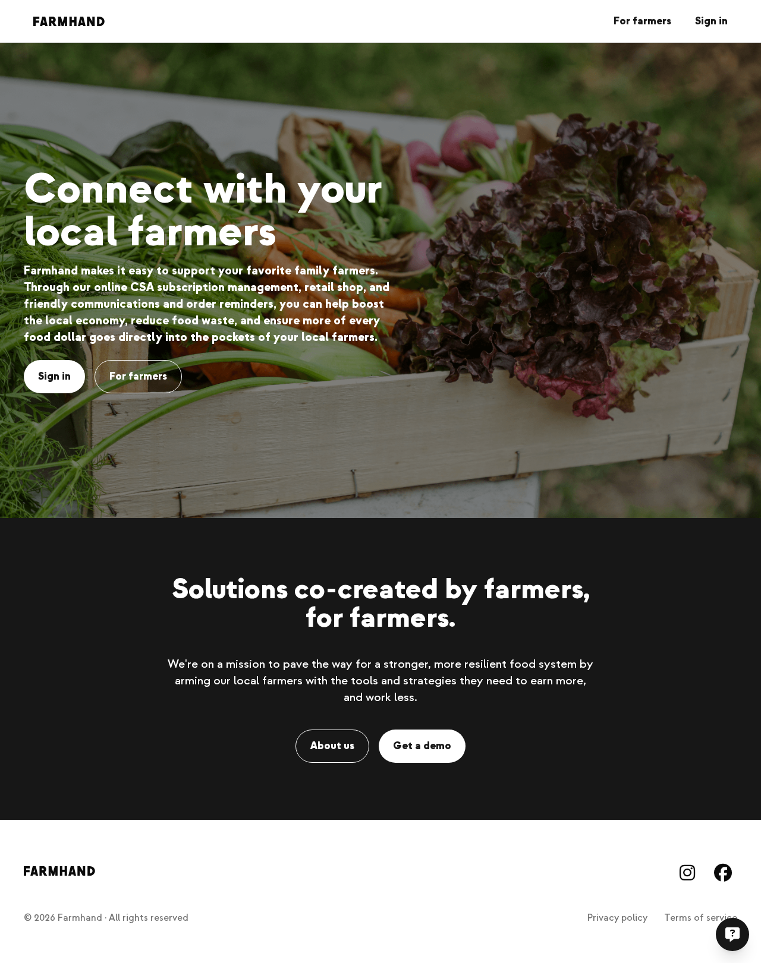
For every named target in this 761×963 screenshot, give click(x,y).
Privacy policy (617, 918)
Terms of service (700, 918)
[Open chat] (732, 934)
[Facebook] (723, 872)
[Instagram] (687, 872)
